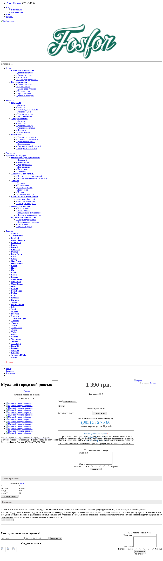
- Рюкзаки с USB (23, 112)
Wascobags (16, 339)
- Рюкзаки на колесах (25, 128)
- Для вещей (21, 160)
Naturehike (16, 282)
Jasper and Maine (19, 355)
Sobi (13, 307)
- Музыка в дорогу (24, 226)
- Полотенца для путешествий (29, 176)
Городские (16, 103)
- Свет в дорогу (23, 224)
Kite (13, 270)
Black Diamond (18, 240)
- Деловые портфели (25, 96)
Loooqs (14, 277)
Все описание (7, 520)
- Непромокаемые (24, 116)
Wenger (14, 341)
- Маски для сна (23, 210)
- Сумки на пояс (23, 86)
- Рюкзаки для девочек (26, 137)
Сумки (9, 68)
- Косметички (22, 169)
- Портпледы (21, 77)
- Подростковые (23, 144)
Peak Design (16, 291)
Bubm (14, 245)
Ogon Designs (17, 284)
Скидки (9, 362)
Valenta (14, 337)
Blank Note (16, 243)
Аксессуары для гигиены (22, 174)
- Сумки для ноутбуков (26, 89)
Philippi (14, 293)
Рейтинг (77, 466)
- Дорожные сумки (24, 73)
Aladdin (14, 233)
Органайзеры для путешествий (25, 158)
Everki (14, 259)
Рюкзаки (10, 100)
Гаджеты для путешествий (23, 217)
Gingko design (17, 263)
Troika (14, 332)
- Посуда (20, 192)
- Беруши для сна (23, 208)
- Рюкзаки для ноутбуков (27, 109)
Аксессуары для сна (20, 206)
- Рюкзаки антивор (24, 114)
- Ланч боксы (22, 190)
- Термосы (20, 183)
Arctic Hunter (17, 236)
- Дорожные (21, 130)
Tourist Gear (16, 327)
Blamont (15, 348)
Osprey (14, 286)
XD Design (16, 344)
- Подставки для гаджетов (27, 222)
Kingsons (15, 353)
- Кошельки (21, 171)
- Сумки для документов (27, 80)
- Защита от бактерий (25, 199)
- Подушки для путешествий (28, 213)
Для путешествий (19, 119)
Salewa (14, 302)
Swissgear (15, 316)
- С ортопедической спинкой (28, 146)
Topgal (14, 325)
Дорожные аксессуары (16, 155)
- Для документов (24, 164)
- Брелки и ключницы (25, 201)
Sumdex (14, 311)
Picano (14, 295)
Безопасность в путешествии (24, 197)
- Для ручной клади (24, 125)
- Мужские (21, 107)
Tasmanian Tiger (18, 318)
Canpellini (15, 249)
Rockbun (15, 300)
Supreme (15, 314)
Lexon (14, 275)
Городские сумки (19, 82)
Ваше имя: (83, 453)
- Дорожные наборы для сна (28, 215)
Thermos (15, 321)
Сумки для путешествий (22, 70)
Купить (61, 406)
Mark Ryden (16, 279)
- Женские (20, 105)
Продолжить (96, 469)
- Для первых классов (25, 142)
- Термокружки (22, 185)
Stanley (14, 309)
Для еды (15, 181)
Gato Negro (16, 261)
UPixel (14, 334)
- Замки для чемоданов (26, 204)
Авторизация (17, 12)
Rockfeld (15, 346)
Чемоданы (10, 153)
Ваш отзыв (84, 464)
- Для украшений (23, 167)
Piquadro (15, 298)
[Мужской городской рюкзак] (19, 403)
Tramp (14, 330)
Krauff (14, 272)
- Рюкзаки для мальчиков (27, 139)
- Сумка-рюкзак (23, 132)
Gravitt (14, 265)
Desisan (14, 252)
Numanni (15, 350)
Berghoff (15, 238)
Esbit (13, 256)
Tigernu (14, 323)
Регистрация (16, 10)
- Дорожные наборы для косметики (31, 178)
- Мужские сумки (23, 93)
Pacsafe (14, 288)
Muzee (14, 357)
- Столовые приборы (25, 194)
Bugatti (14, 247)
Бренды (9, 231)
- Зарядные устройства (26, 220)
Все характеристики (9, 496)
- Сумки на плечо (23, 84)
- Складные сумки (24, 75)
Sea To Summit (17, 305)
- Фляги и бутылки (24, 187)
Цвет (60, 401)
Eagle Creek (16, 254)
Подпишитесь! (55, 538)
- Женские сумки (23, 91)
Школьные (16, 135)
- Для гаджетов (22, 162)
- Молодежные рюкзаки (26, 148)
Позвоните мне (99, 413)
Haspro (14, 268)
